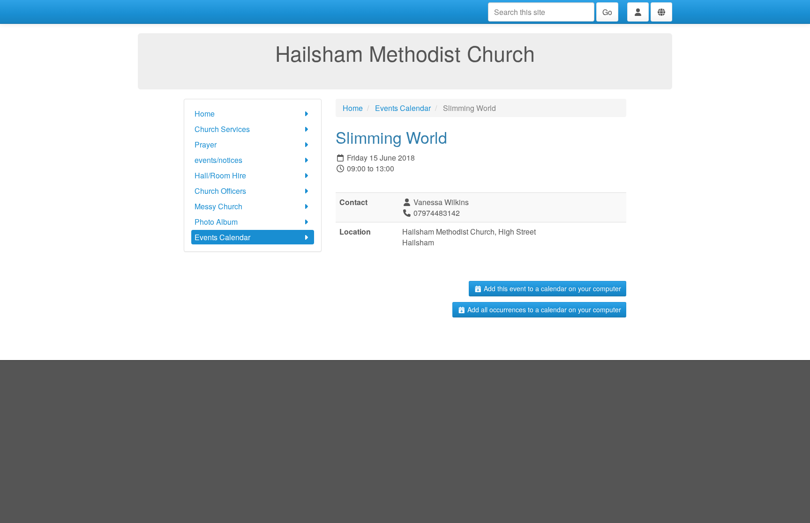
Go (607, 12)
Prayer (206, 144)
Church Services (222, 129)
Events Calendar (222, 237)
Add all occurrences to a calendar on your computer (543, 309)
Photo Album (216, 221)
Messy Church (218, 206)
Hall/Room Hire (220, 175)
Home (205, 113)
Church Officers (220, 190)
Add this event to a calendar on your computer (551, 288)
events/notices (218, 160)
